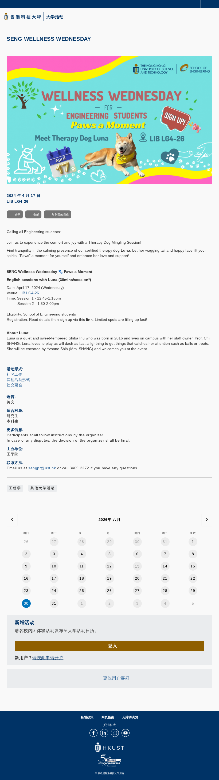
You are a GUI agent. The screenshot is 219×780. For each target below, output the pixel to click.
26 (26, 542)
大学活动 (55, 17)
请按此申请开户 (47, 657)
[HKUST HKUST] (22, 16)
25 (81, 590)
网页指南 (107, 717)
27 (54, 542)
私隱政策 (87, 717)
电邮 (36, 214)
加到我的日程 (60, 214)
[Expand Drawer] (192, 4)
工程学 (15, 488)
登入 (112, 646)
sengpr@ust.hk (42, 468)
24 (54, 590)
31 (165, 542)
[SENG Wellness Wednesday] (109, 119)
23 (26, 590)
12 (109, 566)
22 (192, 578)
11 (82, 566)
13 (137, 566)
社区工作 (14, 374)
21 (165, 578)
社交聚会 (14, 385)
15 (192, 566)
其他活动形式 (18, 379)
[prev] (12, 519)
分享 (18, 214)
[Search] (211, 4)
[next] (207, 519)
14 (165, 566)
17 (54, 578)
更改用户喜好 (116, 678)
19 (109, 578)
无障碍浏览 (130, 717)
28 (81, 542)
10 (54, 566)
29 (109, 542)
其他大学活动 (42, 488)
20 (137, 578)
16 (26, 578)
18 (81, 578)
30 (137, 542)
